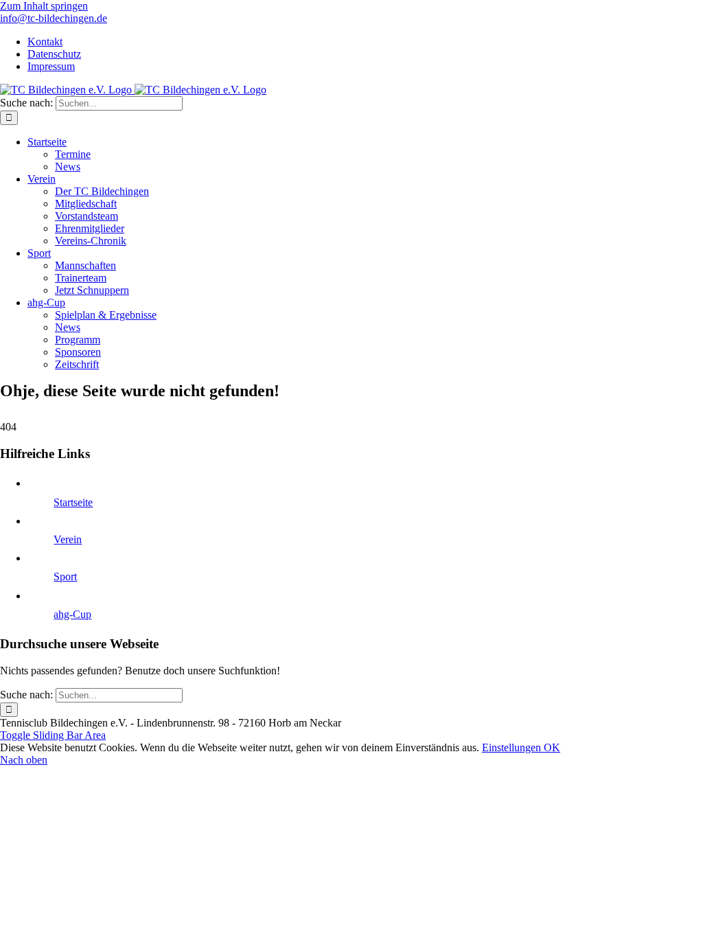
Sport (65, 576)
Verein (68, 539)
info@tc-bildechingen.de (53, 18)
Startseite (73, 502)
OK (552, 747)
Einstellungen (513, 747)
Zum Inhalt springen (44, 6)
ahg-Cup (72, 614)
